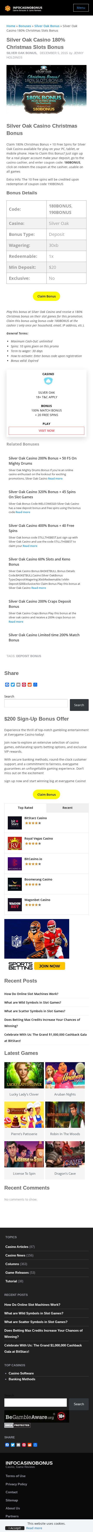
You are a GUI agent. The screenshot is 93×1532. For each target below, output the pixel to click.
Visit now (47, 430)
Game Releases (17, 1272)
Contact (12, 1492)
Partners (12, 1516)
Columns (12, 1264)
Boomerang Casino (38, 879)
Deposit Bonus (28, 656)
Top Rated (25, 808)
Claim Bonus (46, 296)
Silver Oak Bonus (46, 26)
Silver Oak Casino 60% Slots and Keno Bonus (39, 562)
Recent (68, 808)
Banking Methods (22, 1379)
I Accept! (15, 1528)
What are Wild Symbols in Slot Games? (32, 1002)
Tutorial (11, 1281)
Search (9, 696)
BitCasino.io (33, 859)
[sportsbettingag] (36, 945)
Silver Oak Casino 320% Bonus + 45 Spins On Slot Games (42, 494)
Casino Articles (16, 1247)
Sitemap (12, 1500)
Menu (81, 8)
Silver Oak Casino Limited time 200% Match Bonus (44, 637)
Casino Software (21, 1373)
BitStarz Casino (35, 818)
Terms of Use (16, 1476)
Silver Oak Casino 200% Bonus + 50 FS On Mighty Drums (43, 461)
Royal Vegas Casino (38, 838)
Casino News (15, 1255)
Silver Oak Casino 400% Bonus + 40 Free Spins (41, 528)
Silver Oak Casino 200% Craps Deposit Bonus (40, 604)
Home (10, 26)
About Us (13, 1508)
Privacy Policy (16, 1484)
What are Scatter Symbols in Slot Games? (34, 1011)
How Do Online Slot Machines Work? (31, 994)
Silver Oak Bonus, (22, 53)
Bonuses (25, 26)
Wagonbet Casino (37, 900)
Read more (55, 478)
